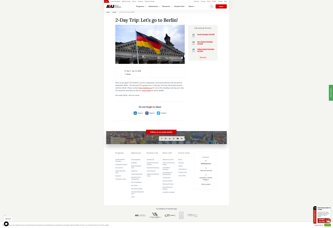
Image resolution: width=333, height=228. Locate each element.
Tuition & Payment (136, 174)
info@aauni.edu (206, 163)
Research (166, 6)
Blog (225, 1)
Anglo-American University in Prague (113, 6)
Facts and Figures (168, 184)
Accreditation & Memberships (167, 173)
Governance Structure (166, 168)
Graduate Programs (121, 164)
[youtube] (177, 138)
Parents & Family (149, 1)
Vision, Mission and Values (169, 163)
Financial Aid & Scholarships (135, 178)
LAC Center (182, 175)
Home (108, 12)
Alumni (134, 1)
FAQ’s (133, 197)
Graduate (134, 163)
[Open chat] (6, 223)
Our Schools (119, 168)
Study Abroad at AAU (120, 172)
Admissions (153, 6)
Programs (140, 6)
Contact (220, 1)
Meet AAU (134, 171)
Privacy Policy (182, 172)
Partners (140, 1)
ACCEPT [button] (327, 225)
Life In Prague (151, 171)
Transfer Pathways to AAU (137, 193)
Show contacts (205, 184)
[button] (212, 6)
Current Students (115, 1)
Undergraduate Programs (120, 160)
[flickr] (181, 138)
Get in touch (331, 92)
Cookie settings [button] (318, 225)
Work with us (182, 169)
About (190, 6)
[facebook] (161, 138)
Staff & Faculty (126, 1)
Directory (196, 1)
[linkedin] (169, 138)
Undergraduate (135, 159)
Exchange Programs (153, 168)
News (208, 1)
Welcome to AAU (168, 159)
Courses (203, 1)
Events (214, 1)
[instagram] (165, 138)
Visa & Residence (136, 182)
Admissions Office (136, 189)
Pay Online (134, 185)
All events (203, 57)
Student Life (179, 6)
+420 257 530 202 (206, 171)
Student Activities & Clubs (153, 175)
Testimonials (166, 177)
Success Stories (167, 181)
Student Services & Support (152, 163)
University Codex (120, 179)
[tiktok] (173, 138)
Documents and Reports (167, 188)
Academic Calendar (169, 192)
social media (146, 90)
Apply (221, 6)
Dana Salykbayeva (145, 88)
